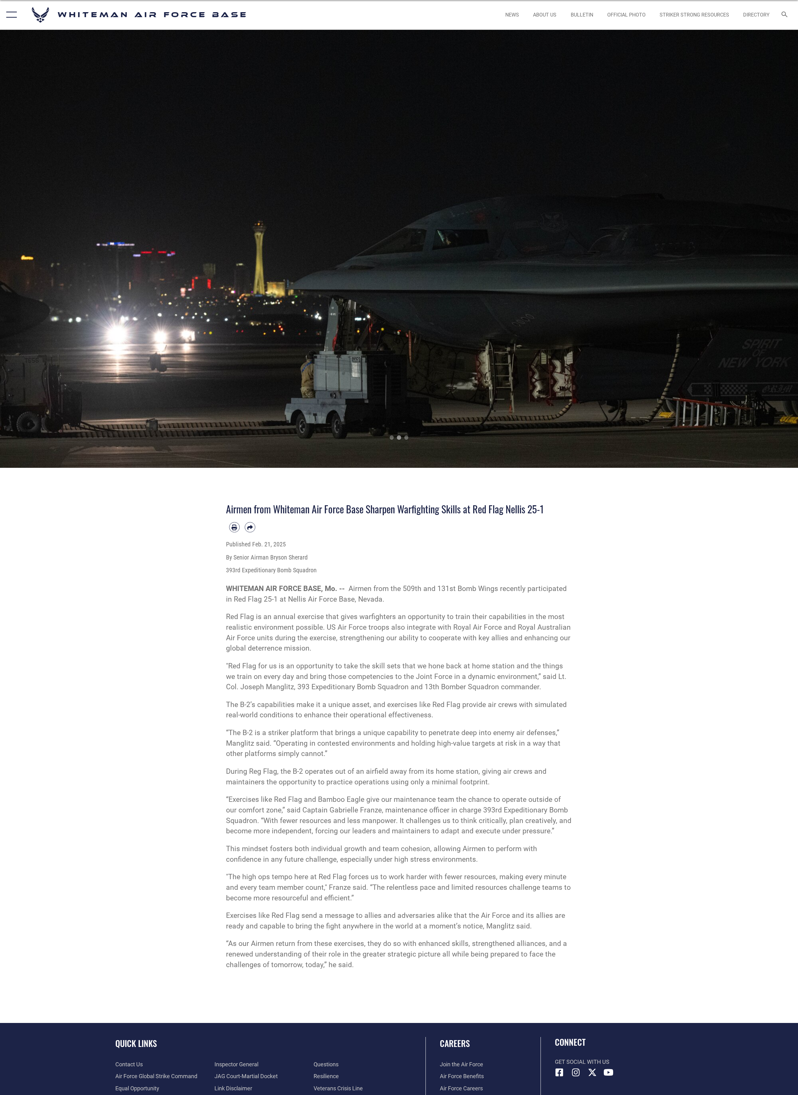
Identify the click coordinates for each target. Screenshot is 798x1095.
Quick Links (136, 1043)
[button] (10, 15)
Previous (40, 249)
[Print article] (234, 527)
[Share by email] (250, 527)
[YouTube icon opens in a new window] (608, 1072)
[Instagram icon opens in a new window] (575, 1072)
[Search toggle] (784, 15)
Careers (455, 1043)
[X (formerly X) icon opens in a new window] (592, 1072)
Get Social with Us (582, 1062)
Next (758, 249)
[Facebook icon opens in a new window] (559, 1072)
